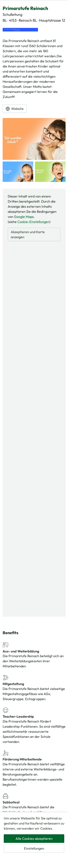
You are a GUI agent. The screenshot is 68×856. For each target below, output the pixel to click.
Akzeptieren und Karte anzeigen (28, 234)
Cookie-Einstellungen (33, 222)
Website (17, 108)
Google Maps (24, 216)
